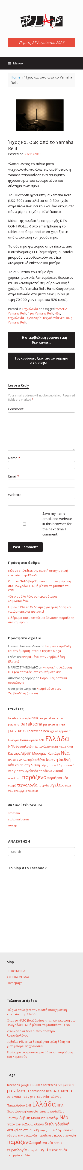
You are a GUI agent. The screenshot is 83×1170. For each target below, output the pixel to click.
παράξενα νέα (57, 778)
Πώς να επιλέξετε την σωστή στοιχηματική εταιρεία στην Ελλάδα (38, 572)
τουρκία (43, 785)
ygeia (53, 731)
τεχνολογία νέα (54, 318)
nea (34, 717)
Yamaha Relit (17, 313)
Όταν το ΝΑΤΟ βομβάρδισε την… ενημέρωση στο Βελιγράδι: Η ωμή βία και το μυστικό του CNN (39, 585)
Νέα (57, 313)
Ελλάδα (57, 738)
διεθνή (52, 759)
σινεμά (12, 785)
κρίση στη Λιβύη (27, 765)
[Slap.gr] (41, 20)
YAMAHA (61, 309)
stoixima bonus (19, 819)
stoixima (14, 813)
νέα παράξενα (42, 771)
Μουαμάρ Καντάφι (46, 753)
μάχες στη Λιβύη (51, 765)
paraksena (31, 724)
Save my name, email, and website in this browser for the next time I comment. (57, 523)
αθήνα (40, 759)
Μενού (18, 63)
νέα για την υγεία (20, 771)
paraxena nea (39, 731)
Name (14, 458)
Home (16, 77)
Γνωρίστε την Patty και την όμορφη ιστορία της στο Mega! (39, 648)
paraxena (18, 731)
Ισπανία (52, 746)
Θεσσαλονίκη (24, 746)
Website (14, 494)
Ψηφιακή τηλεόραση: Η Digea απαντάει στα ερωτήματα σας (40, 669)
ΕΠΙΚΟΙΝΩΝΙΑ (16, 971)
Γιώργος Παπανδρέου (23, 740)
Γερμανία (64, 731)
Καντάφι (14, 753)
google (26, 718)
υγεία (55, 784)
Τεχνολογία (30, 309)
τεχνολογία (16, 318)
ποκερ (12, 825)
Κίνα (70, 746)
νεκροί (58, 770)
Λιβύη (26, 753)
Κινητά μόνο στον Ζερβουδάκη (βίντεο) (34, 690)
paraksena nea (54, 724)
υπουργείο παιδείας (26, 790)
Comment (16, 409)
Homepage (14, 983)
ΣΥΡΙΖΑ (21, 760)
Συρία (31, 760)
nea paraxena (66, 1085)
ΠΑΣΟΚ (12, 760)
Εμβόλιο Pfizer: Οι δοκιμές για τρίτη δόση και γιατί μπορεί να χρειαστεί (39, 609)
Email (13, 476)
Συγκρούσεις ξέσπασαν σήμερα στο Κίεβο (41, 360)
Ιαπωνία (41, 746)
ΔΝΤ (41, 740)
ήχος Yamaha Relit (40, 313)
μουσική (68, 765)
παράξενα (34, 777)
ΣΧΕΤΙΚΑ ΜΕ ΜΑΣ (18, 977)
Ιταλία (62, 746)
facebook (14, 718)
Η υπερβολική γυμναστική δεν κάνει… (41, 340)
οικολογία (14, 778)
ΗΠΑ (11, 746)
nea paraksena (48, 718)
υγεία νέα (59, 1150)
